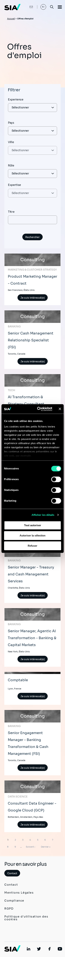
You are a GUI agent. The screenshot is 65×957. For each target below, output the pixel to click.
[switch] (56, 479)
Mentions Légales (19, 892)
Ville (11, 142)
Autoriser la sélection (32, 535)
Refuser (32, 545)
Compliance (14, 900)
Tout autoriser (32, 525)
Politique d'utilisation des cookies (26, 918)
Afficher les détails (43, 514)
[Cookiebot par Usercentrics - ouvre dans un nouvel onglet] (38, 409)
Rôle (11, 165)
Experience (15, 99)
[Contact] (27, 7)
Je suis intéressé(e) (32, 297)
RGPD (9, 908)
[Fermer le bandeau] (60, 409)
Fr (43, 6)
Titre (11, 212)
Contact (12, 873)
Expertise (14, 185)
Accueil (11, 18)
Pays (11, 123)
